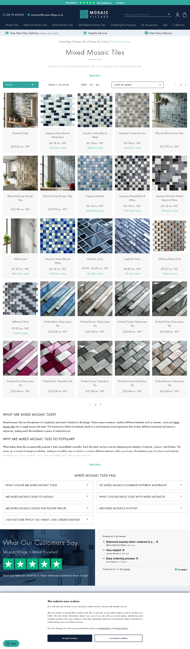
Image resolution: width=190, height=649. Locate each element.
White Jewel (20, 259)
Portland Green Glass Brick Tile (132, 383)
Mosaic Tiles (80, 41)
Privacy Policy (122, 628)
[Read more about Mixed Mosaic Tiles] (95, 75)
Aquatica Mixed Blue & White (57, 261)
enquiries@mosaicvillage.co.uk (47, 14)
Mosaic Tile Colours (99, 41)
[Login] (177, 15)
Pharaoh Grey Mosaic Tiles (57, 196)
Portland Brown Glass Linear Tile (95, 323)
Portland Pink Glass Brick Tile (57, 381)
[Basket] (184, 14)
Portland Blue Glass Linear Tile (57, 323)
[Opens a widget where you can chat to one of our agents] (11, 644)
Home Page (65, 41)
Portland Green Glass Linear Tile (132, 323)
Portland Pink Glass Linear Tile (20, 383)
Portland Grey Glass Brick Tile (95, 383)
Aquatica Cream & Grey (132, 133)
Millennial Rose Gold (169, 259)
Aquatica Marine (95, 196)
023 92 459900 (15, 14)
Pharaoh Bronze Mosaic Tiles (20, 198)
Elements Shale (20, 133)
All (97, 84)
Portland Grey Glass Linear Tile (169, 323)
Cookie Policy (105, 628)
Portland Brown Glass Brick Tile (169, 383)
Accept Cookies (69, 638)
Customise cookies (119, 638)
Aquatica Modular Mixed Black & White (169, 198)
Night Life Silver (132, 259)
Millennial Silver (20, 321)
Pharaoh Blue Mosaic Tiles (169, 133)
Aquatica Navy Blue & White (95, 135)
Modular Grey (95, 259)
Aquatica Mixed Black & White (132, 198)
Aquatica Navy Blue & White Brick (58, 135)
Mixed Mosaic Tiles (121, 41)
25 (91, 84)
